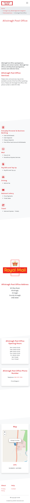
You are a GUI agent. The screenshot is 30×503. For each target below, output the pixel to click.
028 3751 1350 (18, 377)
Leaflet (25, 461)
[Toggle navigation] (27, 2)
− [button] (4, 434)
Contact (13, 489)
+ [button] (4, 432)
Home (3, 8)
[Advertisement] (15, 39)
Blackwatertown (7, 13)
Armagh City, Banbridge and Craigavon (14, 10)
